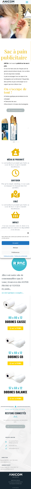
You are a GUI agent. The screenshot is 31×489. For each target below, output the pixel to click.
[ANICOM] (8, 2)
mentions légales (15, 480)
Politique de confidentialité (20, 256)
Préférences (15, 252)
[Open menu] (27, 2)
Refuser (15, 248)
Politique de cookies (9, 256)
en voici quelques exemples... (13, 293)
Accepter (15, 243)
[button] (28, 233)
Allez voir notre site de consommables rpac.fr (15, 282)
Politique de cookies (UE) (15, 483)
